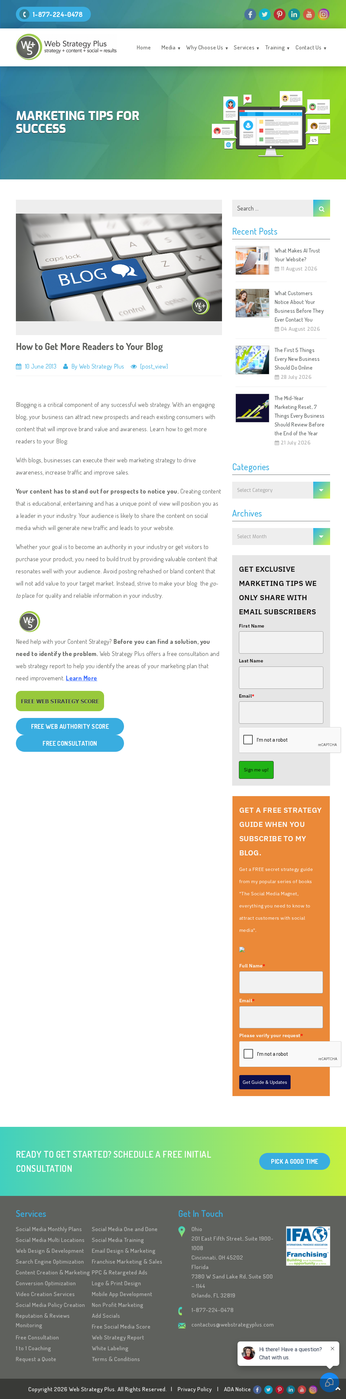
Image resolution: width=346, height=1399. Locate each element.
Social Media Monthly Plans (49, 1228)
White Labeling (110, 1348)
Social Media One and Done (125, 1228)
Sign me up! (256, 770)
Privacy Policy (195, 1389)
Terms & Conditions (116, 1358)
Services (244, 47)
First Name (252, 626)
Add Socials (106, 1315)
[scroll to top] (338, 1388)
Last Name (251, 661)
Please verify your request (271, 1035)
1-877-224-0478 (57, 14)
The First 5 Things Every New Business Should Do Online (297, 359)
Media (169, 47)
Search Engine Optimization (50, 1261)
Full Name (252, 966)
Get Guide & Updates (265, 1082)
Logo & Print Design (116, 1283)
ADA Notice (237, 1389)
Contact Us (309, 47)
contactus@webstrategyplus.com (233, 1324)
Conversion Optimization (46, 1283)
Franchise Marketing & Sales (127, 1261)
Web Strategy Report (118, 1337)
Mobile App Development (122, 1293)
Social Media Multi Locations (50, 1239)
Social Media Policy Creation (50, 1304)
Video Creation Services (45, 1293)
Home (144, 47)
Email (247, 696)
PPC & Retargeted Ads (120, 1272)
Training (275, 47)
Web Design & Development (50, 1250)
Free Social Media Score (121, 1326)
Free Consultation (37, 1337)
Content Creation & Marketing (53, 1272)
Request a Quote (36, 1358)
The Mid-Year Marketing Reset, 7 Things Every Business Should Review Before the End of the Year (299, 416)
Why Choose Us (204, 47)
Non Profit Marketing (118, 1304)
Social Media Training (118, 1239)
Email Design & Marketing (124, 1250)
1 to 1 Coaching (33, 1348)
